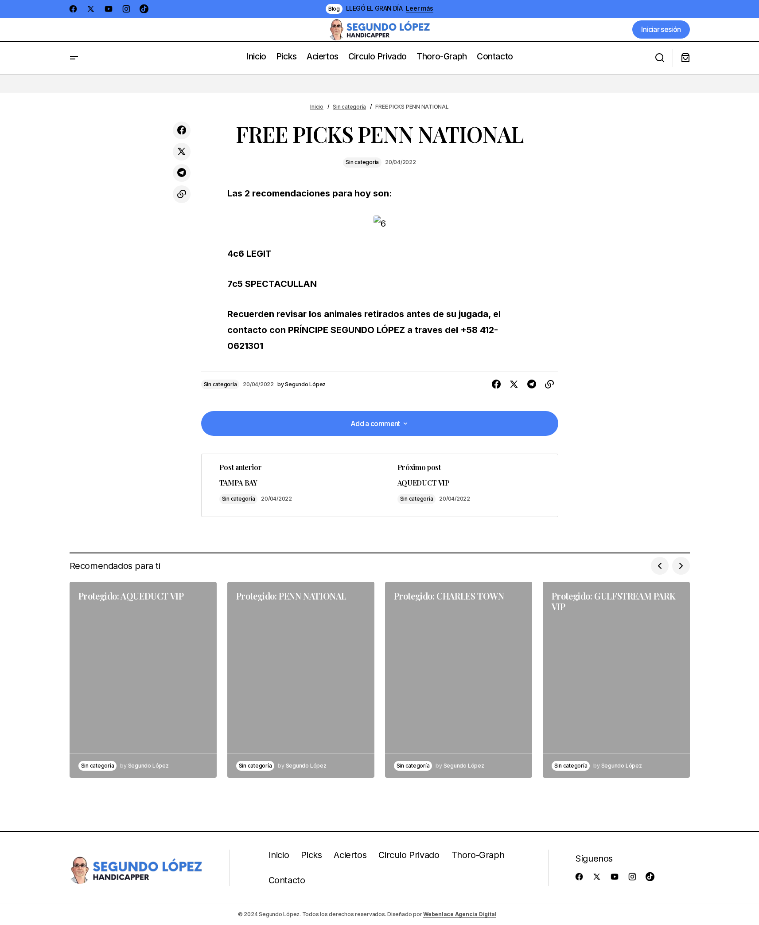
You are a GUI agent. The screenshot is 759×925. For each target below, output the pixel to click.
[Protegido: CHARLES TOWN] (458, 680)
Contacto (287, 880)
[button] (74, 58)
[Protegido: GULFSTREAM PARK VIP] (616, 680)
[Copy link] (181, 194)
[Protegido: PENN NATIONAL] (300, 680)
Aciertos (350, 855)
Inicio (316, 106)
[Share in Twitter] (181, 151)
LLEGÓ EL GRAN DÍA (374, 8)
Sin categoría (349, 106)
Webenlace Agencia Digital (459, 914)
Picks (311, 855)
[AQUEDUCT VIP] (469, 485)
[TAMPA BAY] (291, 485)
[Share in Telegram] (181, 173)
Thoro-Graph (478, 855)
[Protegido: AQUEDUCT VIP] (143, 680)
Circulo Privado (408, 855)
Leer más (419, 8)
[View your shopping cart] (685, 58)
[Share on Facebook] (181, 130)
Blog (334, 8)
